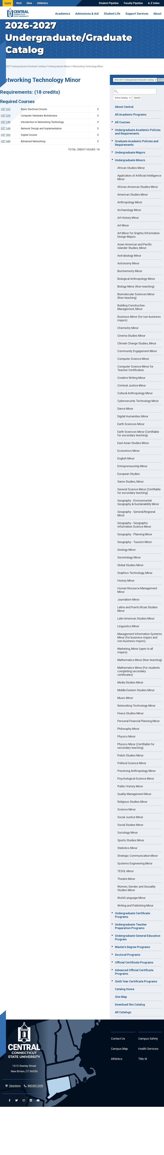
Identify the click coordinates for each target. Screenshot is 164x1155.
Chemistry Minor (128, 328)
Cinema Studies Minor (131, 335)
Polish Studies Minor (130, 755)
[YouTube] (38, 1100)
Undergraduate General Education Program (137, 937)
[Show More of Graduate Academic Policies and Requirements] (112, 140)
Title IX (142, 1059)
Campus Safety (148, 1038)
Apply (7, 3)
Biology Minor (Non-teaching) (135, 286)
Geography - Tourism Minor (134, 542)
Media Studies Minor (130, 682)
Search (137, 98)
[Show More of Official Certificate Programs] (112, 962)
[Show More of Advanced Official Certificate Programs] (112, 969)
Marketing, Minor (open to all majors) (135, 650)
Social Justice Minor (130, 817)
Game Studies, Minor (130, 481)
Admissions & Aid (87, 13)
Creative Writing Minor (131, 377)
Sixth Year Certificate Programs (136, 981)
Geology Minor (126, 549)
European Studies (128, 474)
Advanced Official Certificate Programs (134, 971)
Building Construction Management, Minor (131, 307)
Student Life (112, 13)
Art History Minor (128, 217)
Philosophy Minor (128, 728)
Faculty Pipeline (133, 3)
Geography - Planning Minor (134, 534)
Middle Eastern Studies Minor (136, 690)
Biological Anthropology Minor (136, 278)
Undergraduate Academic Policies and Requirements (137, 131)
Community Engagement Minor (137, 351)
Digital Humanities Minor (132, 416)
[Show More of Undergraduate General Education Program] (112, 935)
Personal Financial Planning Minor (138, 721)
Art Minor (123, 225)
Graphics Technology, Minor (134, 573)
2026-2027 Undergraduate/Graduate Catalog (23, 66)
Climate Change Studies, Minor (136, 343)
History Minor (126, 580)
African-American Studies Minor (137, 187)
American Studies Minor (132, 194)
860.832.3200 (35, 1085)
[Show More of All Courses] (112, 121)
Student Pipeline (109, 3)
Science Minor (126, 809)
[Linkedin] (31, 1100)
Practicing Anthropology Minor (136, 771)
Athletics (42, 3)
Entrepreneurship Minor (132, 466)
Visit (18, 3)
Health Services (148, 1048)
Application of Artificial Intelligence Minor (139, 177)
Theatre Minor (126, 879)
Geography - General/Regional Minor (136, 513)
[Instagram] (24, 1100)
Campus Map (119, 1048)
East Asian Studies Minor (133, 443)
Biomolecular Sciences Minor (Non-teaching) (136, 295)
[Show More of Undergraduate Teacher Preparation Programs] (112, 924)
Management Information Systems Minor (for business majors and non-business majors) (139, 637)
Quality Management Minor (134, 794)
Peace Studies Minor (130, 713)
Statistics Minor (127, 848)
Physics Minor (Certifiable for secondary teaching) (135, 745)
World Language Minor (131, 897)
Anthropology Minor (129, 202)
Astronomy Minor (128, 263)
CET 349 (5, 128)
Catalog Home (124, 989)
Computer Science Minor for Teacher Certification (135, 368)
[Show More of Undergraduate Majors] (112, 152)
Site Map (121, 996)
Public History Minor (130, 786)
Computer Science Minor (133, 358)
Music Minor (125, 698)
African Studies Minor (131, 168)
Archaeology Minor (129, 210)
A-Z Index (154, 3)
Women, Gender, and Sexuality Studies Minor (136, 888)
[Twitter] (16, 1100)
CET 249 (5, 122)
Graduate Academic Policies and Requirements (136, 142)
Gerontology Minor (129, 557)
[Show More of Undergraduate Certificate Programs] (112, 912)
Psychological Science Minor (135, 778)
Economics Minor (128, 450)
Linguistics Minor (128, 626)
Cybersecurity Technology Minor (138, 401)
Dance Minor (125, 408)
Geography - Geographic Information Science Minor (134, 524)
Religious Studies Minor (132, 801)
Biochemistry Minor (129, 271)
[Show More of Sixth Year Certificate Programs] (112, 981)
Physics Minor (126, 736)
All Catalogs (123, 1012)
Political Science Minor (131, 763)
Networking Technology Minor (136, 705)
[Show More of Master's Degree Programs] (112, 946)
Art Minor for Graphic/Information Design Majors (138, 234)
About (157, 13)
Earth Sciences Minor (130, 424)
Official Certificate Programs (134, 962)
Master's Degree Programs (132, 947)
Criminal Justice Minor (131, 385)
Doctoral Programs (127, 954)
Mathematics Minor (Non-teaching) (139, 660)
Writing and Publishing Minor (135, 905)
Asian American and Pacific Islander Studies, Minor (134, 246)
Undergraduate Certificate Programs (132, 915)
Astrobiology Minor (129, 255)
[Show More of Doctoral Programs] (112, 954)
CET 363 (5, 134)
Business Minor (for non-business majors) (139, 318)
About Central (124, 106)
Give (29, 3)
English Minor (126, 458)
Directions (15, 1085)
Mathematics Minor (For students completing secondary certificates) (138, 671)
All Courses (122, 122)
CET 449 (5, 141)
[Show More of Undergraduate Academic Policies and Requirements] (112, 129)
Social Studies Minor (130, 825)
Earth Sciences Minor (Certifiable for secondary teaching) (138, 433)
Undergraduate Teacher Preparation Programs (131, 926)
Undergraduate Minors (59, 66)
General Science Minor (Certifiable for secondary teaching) (139, 491)
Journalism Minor (128, 599)
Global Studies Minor (130, 565)
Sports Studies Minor (130, 840)
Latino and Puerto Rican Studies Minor (137, 609)
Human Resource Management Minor (137, 590)
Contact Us (118, 1038)
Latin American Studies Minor (136, 618)
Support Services (136, 13)
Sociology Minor (127, 832)
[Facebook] (9, 1100)
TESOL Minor (125, 871)
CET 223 (5, 109)
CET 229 (5, 115)
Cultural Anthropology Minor (135, 393)
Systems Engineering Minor (134, 863)
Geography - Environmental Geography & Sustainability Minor (138, 502)
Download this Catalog (130, 1004)
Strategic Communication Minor (137, 855)
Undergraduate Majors (130, 152)
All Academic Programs (130, 114)
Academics (62, 13)
